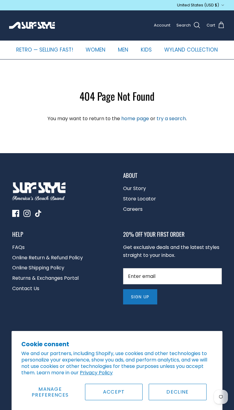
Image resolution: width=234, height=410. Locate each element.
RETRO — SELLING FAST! (44, 49)
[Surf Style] (32, 25)
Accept (114, 391)
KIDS (146, 49)
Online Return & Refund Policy (47, 257)
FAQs (18, 247)
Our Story (134, 188)
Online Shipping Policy (38, 267)
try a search (171, 118)
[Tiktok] (38, 213)
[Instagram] (26, 213)
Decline (177, 391)
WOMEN (95, 49)
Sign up (140, 297)
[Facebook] (15, 213)
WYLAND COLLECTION (191, 49)
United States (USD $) (198, 5)
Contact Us (25, 288)
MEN (123, 49)
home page (135, 118)
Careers (133, 209)
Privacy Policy (96, 372)
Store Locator (139, 198)
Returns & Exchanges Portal (45, 278)
